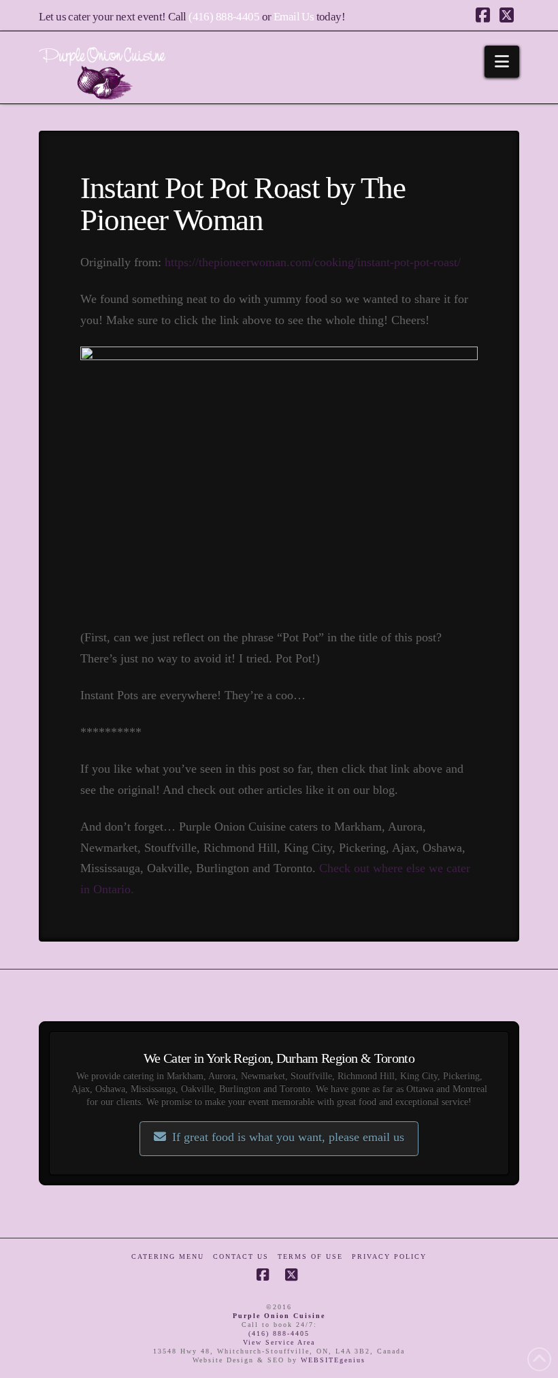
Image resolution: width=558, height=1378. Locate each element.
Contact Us (241, 1256)
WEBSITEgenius (333, 1360)
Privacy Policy (389, 1256)
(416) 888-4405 (223, 16)
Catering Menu (167, 1256)
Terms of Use (310, 1256)
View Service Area (279, 1342)
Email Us (294, 16)
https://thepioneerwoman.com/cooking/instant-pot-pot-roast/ (313, 262)
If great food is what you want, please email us (288, 1137)
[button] (502, 62)
